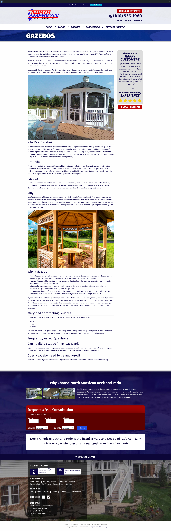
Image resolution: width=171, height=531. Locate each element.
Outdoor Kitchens (115, 27)
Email (48, 418)
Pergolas (46, 492)
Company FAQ (35, 484)
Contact (138, 20)
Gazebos (63, 492)
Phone (66, 418)
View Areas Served (85, 456)
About (128, 20)
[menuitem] (1, 1)
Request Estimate (129, 11)
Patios (61, 27)
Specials (72, 482)
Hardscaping (93, 27)
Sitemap (69, 484)
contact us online (62, 72)
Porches (75, 27)
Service (31, 428)
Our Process (46, 484)
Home (119, 20)
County (57, 428)
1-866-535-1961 (47, 72)
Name (30, 418)
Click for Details (96, 5)
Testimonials (62, 482)
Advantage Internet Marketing (96, 527)
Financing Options (49, 482)
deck (88, 72)
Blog (62, 484)
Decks (49, 27)
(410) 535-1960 (127, 16)
